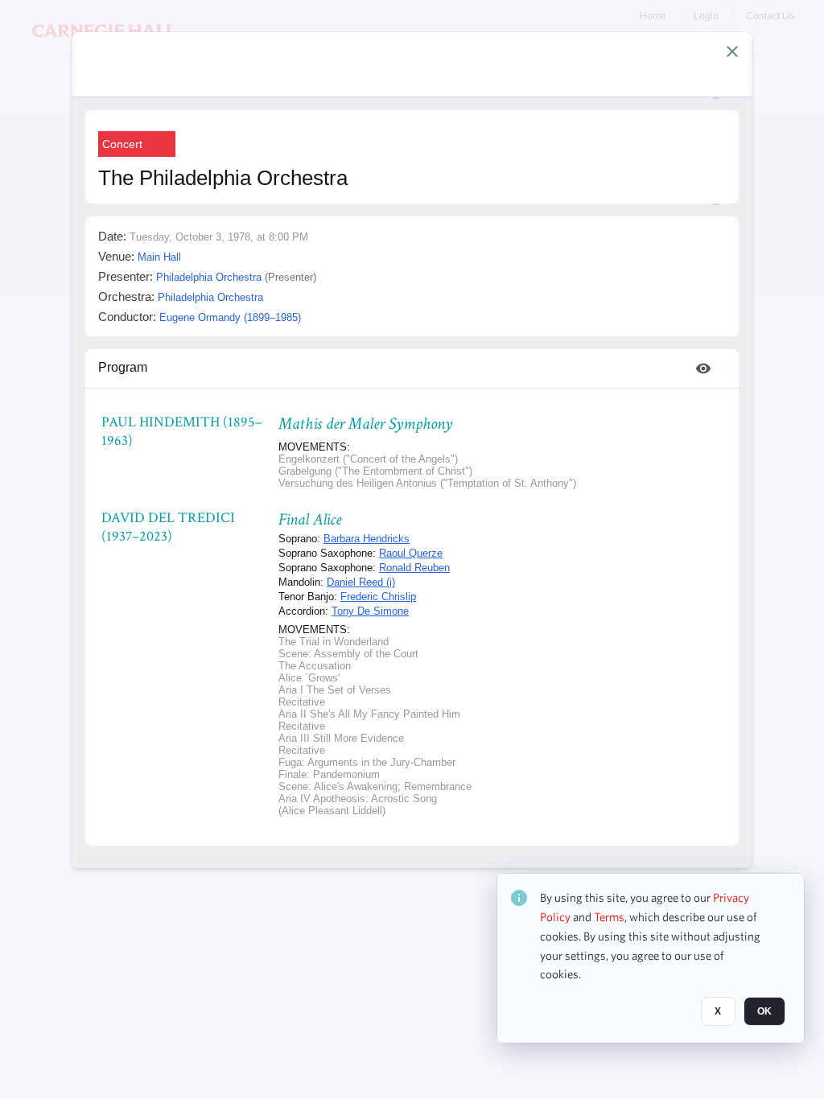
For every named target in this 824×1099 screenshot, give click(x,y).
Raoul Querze (411, 553)
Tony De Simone (370, 611)
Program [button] (122, 367)
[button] (732, 51)
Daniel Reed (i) (361, 582)
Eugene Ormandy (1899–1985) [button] (230, 317)
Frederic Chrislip (378, 597)
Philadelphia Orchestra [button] (209, 277)
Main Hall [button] (159, 257)
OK (764, 1011)
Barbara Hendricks (366, 539)
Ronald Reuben (414, 568)
